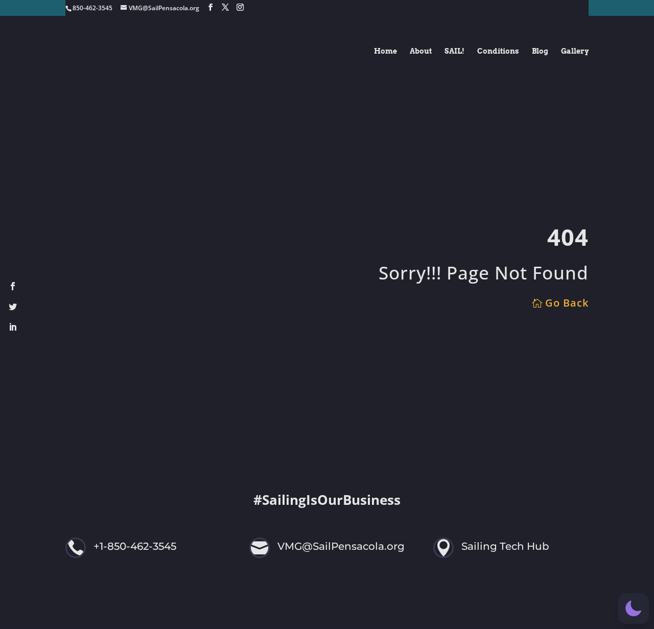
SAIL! (454, 51)
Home (385, 51)
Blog (540, 51)
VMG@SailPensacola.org (341, 546)
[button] (633, 608)
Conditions (498, 51)
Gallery (575, 51)
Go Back (567, 303)
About (421, 51)
